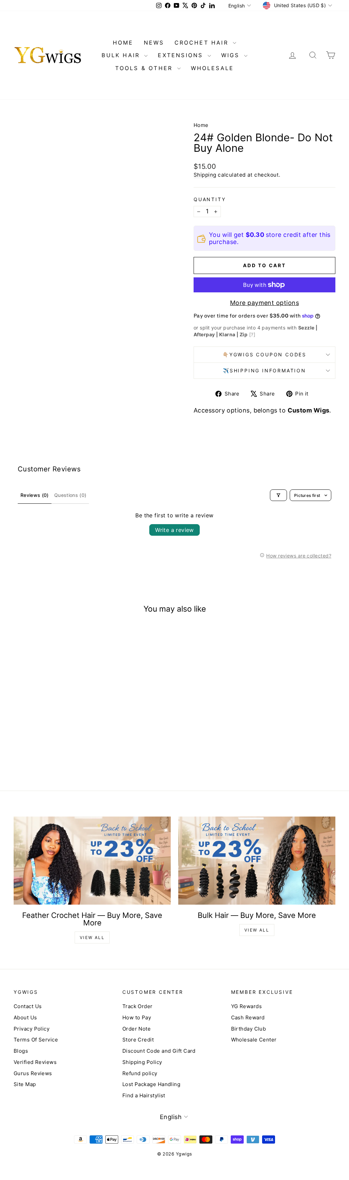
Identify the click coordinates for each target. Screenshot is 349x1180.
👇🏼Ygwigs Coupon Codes (264, 354)
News (154, 42)
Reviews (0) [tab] (34, 495)
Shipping (205, 175)
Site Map (25, 1084)
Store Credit (138, 1039)
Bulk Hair (122, 55)
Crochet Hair (202, 42)
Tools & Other (145, 68)
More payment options (264, 302)
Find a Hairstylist (143, 1095)
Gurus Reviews (33, 1073)
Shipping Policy (142, 1062)
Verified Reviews (35, 1062)
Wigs (231, 55)
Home (201, 125)
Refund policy (139, 1073)
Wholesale (212, 68)
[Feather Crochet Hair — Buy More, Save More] (92, 861)
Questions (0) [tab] (70, 495)
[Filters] (278, 495)
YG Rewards (246, 1006)
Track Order (137, 1006)
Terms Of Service (36, 1039)
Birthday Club (248, 1028)
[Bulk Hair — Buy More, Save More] (256, 861)
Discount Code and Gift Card (159, 1051)
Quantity (210, 199)
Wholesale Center (254, 1039)
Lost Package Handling (151, 1084)
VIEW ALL (92, 937)
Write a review (174, 530)
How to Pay (136, 1017)
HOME (123, 42)
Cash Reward (248, 1017)
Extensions (182, 55)
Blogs (21, 1051)
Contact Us (28, 1006)
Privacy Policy (31, 1028)
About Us (25, 1017)
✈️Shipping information (264, 370)
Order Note (136, 1028)
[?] (252, 334)
